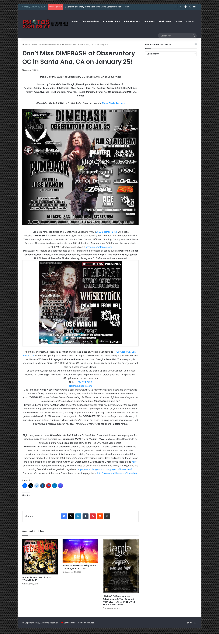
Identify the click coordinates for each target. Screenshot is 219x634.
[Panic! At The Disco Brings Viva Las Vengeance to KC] (80, 551)
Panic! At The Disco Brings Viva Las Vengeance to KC (79, 567)
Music (34, 44)
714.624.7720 (85, 382)
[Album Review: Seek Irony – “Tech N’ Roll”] (40, 556)
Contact (190, 21)
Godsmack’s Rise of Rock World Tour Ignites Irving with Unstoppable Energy (100, 7)
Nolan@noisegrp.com (80, 385)
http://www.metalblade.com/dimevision (117, 473)
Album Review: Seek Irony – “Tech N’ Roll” (37, 579)
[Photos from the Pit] (45, 24)
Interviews (149, 21)
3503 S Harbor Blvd (106, 231)
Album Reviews (132, 21)
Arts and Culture (111, 21)
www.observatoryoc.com (99, 247)
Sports (178, 21)
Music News (165, 21)
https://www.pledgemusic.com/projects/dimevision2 (104, 469)
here (134, 461)
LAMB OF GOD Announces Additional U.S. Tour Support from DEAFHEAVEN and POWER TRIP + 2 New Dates (119, 600)
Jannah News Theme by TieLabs (79, 622)
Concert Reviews (90, 21)
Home (74, 21)
